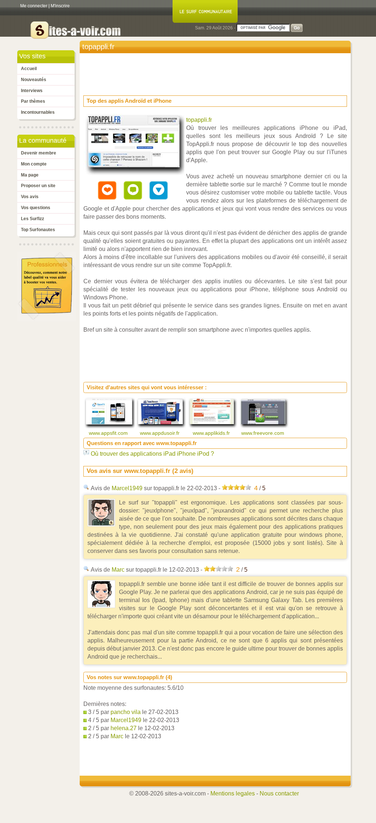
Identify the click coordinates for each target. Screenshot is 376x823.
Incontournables (38, 112)
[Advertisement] (217, 71)
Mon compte (34, 164)
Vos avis (30, 196)
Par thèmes (33, 101)
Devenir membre (38, 153)
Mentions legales (232, 793)
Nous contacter (279, 793)
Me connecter (33, 5)
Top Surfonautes (38, 229)
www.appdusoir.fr (160, 433)
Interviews (32, 90)
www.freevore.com (263, 433)
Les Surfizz (32, 218)
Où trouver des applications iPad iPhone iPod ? (152, 454)
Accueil (29, 68)
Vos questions (35, 207)
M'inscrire (60, 5)
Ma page (30, 175)
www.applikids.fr (212, 433)
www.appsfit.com (109, 433)
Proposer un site (38, 185)
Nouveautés (33, 79)
